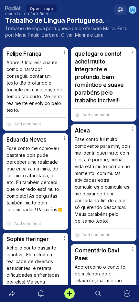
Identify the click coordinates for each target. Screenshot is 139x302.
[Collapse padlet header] (109, 20)
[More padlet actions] (127, 293)
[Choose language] (120, 10)
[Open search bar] (98, 293)
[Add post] (69, 293)
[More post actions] (60, 55)
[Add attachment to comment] (9, 124)
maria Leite (16, 14)
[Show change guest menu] (132, 9)
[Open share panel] (11, 293)
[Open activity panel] (40, 293)
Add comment (27, 124)
